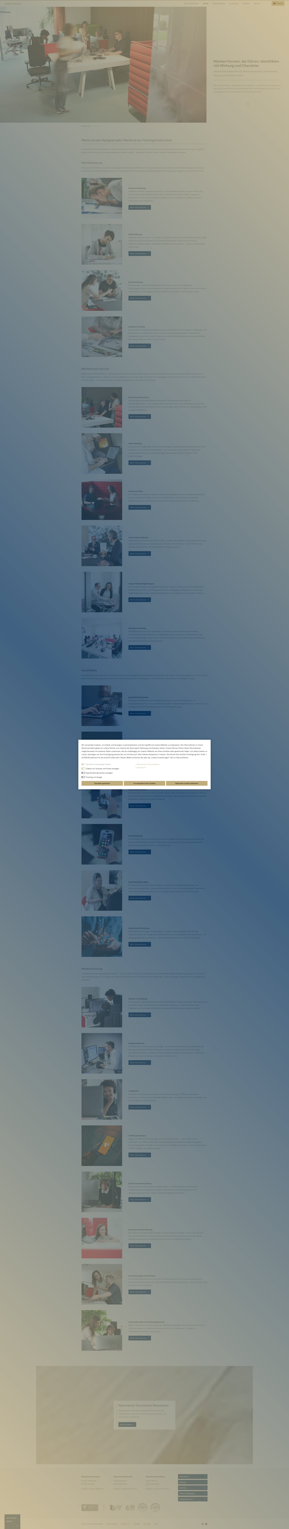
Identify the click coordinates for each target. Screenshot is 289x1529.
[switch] (83, 768)
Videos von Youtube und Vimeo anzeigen (102, 768)
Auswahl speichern (102, 783)
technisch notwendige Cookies (98, 764)
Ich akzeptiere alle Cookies (144, 783)
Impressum (141, 767)
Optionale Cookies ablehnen (186, 783)
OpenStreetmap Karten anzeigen (99, 773)
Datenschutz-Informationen (148, 764)
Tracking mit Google (94, 777)
